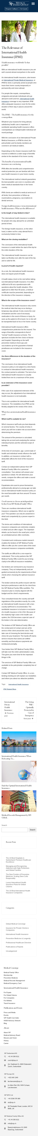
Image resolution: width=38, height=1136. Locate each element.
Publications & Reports (14, 947)
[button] (33, 3)
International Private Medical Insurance (18, 80)
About (6, 1027)
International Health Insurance (18, 684)
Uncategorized (11, 951)
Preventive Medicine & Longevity (18, 938)
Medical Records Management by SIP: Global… (16, 816)
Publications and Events (13, 1007)
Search (4, 825)
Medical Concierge (11, 967)
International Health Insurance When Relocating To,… (16, 757)
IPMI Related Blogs (9, 689)
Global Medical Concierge (15, 924)
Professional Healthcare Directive (18, 943)
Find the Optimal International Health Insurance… (17, 786)
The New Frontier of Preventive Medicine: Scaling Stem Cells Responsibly (17, 876)
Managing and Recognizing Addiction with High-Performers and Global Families (17, 868)
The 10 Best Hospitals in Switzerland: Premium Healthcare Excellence (18, 860)
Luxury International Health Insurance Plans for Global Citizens (16, 884)
